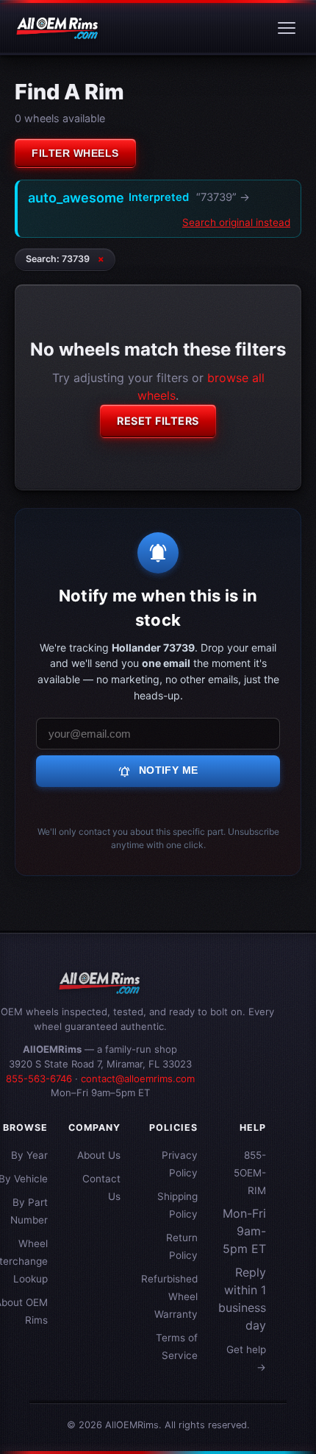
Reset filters (158, 420)
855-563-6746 (39, 1078)
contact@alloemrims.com (138, 1078)
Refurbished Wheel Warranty (169, 1296)
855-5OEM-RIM (250, 1172)
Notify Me (158, 771)
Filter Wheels (75, 153)
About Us (99, 1155)
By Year (29, 1155)
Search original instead (236, 222)
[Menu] (286, 28)
